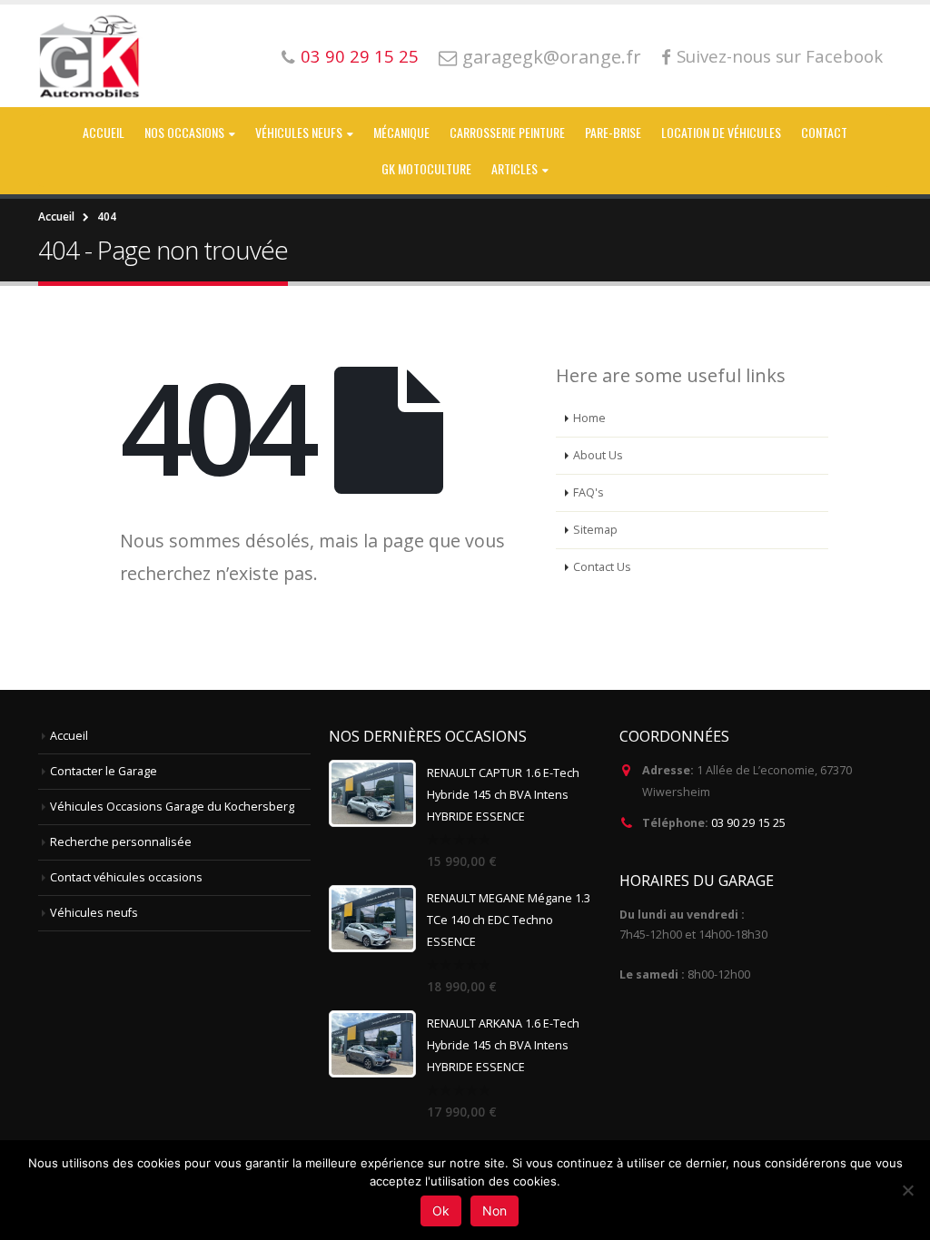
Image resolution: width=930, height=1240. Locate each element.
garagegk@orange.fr (551, 56)
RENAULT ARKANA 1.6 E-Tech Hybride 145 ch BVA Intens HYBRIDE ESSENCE (503, 1045)
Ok (441, 1210)
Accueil (103, 132)
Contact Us (602, 567)
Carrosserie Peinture (507, 132)
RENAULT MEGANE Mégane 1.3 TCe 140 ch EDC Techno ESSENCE (508, 920)
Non (494, 1210)
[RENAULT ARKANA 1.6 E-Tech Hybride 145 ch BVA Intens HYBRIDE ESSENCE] (372, 1044)
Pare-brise (613, 132)
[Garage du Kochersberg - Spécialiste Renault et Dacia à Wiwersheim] (90, 56)
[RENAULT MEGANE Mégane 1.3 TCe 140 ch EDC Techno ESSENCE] (372, 918)
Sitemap (595, 529)
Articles (514, 168)
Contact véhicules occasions (126, 877)
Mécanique (401, 132)
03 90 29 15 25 (360, 55)
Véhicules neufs (298, 132)
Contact (824, 132)
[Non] (907, 1190)
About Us (598, 455)
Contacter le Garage (103, 771)
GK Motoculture (426, 168)
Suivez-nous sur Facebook (780, 55)
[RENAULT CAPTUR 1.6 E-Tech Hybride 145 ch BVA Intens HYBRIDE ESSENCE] (372, 793)
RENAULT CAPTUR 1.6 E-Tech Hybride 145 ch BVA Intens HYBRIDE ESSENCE (503, 794)
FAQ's (588, 492)
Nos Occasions (184, 132)
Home (589, 418)
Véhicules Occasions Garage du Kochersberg (172, 806)
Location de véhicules (721, 132)
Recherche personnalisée (121, 842)
